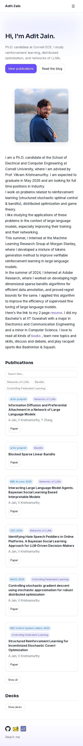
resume (56, 313)
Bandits (39, 382)
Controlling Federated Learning (26, 388)
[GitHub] (8, 729)
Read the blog (52, 69)
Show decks (15, 707)
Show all (13, 679)
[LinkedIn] (23, 729)
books (36, 336)
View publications (21, 69)
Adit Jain (13, 6)
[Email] (15, 729)
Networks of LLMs (18, 382)
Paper (14, 428)
